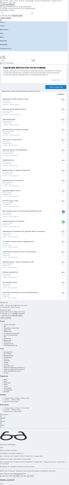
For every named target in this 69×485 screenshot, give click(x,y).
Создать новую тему (56, 87)
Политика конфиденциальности (17, 473)
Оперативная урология (10, 345)
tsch (8, 141)
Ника (8, 253)
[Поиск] (3, 57)
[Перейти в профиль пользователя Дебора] (63, 211)
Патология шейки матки (11, 335)
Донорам (6, 391)
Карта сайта (3, 473)
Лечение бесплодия (9, 324)
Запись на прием (6, 18)
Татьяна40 (10, 111)
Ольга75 (9, 192)
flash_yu (9, 162)
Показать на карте (5, 310)
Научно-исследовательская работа (14, 369)
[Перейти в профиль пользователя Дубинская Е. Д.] (63, 99)
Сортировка (60, 94)
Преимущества (8, 352)
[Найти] (32, 13)
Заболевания (7, 388)
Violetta (9, 274)
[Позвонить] (1, 57)
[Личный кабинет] (1, 20)
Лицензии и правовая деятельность (14, 367)
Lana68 (9, 284)
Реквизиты (7, 360)
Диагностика (4, 29)
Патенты (6, 373)
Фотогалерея (7, 353)
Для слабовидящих (8, 4)
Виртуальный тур (8, 355)
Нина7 (8, 101)
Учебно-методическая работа (12, 371)
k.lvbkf (8, 233)
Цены (1, 33)
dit (7, 243)
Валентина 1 (10, 121)
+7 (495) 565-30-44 (5, 15)
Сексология (7, 342)
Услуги (2, 26)
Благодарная (10, 151)
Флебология (7, 338)
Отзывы (2, 48)
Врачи (2, 37)
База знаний (3, 44)
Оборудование (8, 357)
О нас (1, 22)
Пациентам (3, 41)
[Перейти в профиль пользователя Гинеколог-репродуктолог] (63, 293)
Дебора (9, 213)
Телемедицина (8, 390)
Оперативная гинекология (11, 328)
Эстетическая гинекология (11, 333)
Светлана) (10, 223)
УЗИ (5, 336)
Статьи (6, 386)
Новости (6, 359)
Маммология (7, 340)
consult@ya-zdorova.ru (18, 311)
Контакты (8, 48)
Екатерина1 (10, 263)
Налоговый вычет (9, 366)
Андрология (7, 330)
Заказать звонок (17, 15)
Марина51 (9, 182)
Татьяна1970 (10, 131)
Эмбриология (8, 331)
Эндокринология (8, 343)
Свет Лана (10, 172)
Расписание (7, 383)
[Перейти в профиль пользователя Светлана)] (63, 221)
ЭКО (5, 326)
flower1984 (10, 202)
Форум (6, 384)
